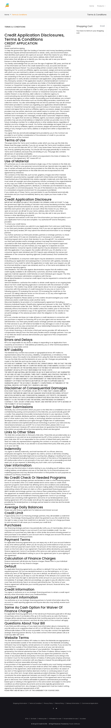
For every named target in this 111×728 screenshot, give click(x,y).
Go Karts (34, 719)
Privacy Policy (48, 703)
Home (7, 15)
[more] (102, 26)
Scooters (83, 719)
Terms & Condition (35, 703)
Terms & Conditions (19, 15)
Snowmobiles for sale (71, 719)
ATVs (27, 719)
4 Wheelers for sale (55, 719)
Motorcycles (43, 719)
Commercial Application (90, 703)
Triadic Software (74, 724)
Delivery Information (73, 703)
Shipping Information (20, 703)
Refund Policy (59, 703)
